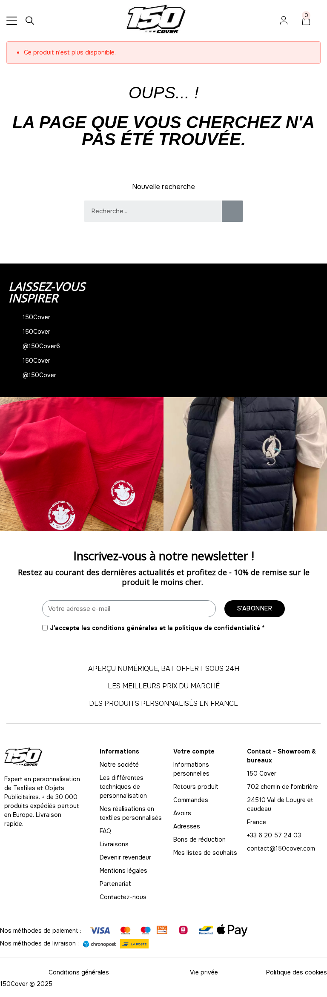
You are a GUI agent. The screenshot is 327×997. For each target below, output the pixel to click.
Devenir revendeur (125, 857)
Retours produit (195, 787)
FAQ (105, 831)
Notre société (119, 764)
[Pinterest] (66, 841)
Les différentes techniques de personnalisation (123, 786)
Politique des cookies (296, 972)
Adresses (186, 826)
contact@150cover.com (281, 848)
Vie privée (204, 972)
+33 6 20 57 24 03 (274, 835)
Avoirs (182, 813)
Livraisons (114, 844)
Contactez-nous (123, 897)
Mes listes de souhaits (205, 853)
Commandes (190, 800)
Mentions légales (123, 870)
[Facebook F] (27, 841)
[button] (8, 464)
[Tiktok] (85, 841)
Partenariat (115, 884)
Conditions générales (79, 972)
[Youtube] (47, 841)
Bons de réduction (199, 839)
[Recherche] (232, 211)
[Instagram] (8, 841)
